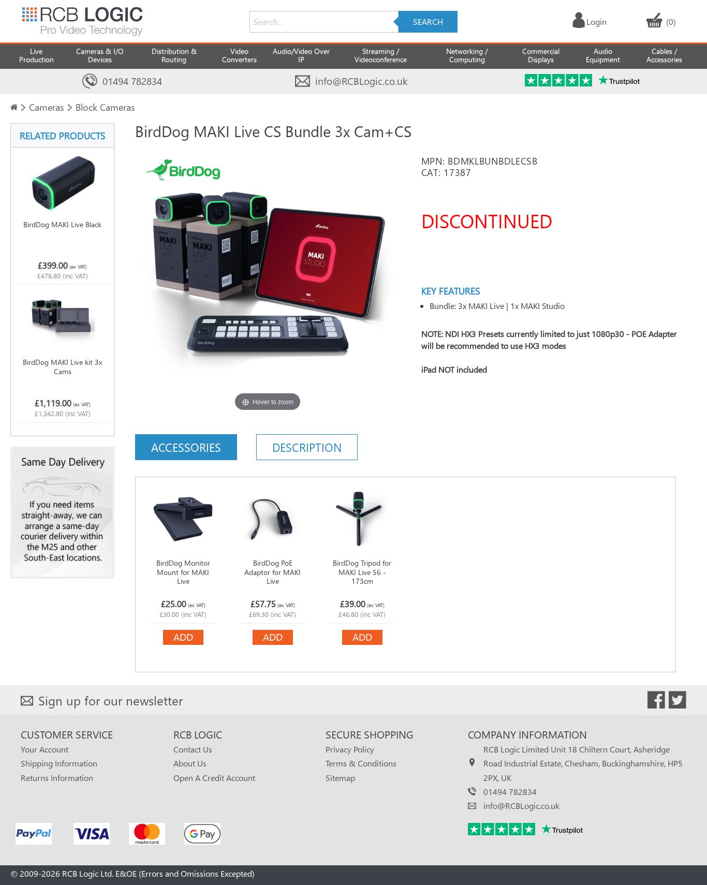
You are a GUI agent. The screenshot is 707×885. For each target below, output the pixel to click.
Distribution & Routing (174, 55)
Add (183, 636)
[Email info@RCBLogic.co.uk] (302, 81)
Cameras (46, 106)
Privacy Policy (350, 749)
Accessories (186, 447)
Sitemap (340, 777)
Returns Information (57, 777)
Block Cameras (105, 106)
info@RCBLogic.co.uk (361, 81)
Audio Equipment (603, 55)
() (671, 21)
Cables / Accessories (664, 55)
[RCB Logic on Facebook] (656, 702)
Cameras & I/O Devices (100, 55)
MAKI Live (486, 305)
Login (596, 21)
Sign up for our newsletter (110, 700)
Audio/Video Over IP (301, 55)
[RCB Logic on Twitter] (677, 702)
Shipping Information (59, 763)
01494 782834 (132, 81)
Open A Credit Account (214, 777)
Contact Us (192, 749)
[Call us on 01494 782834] (89, 81)
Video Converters (239, 55)
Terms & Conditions (361, 763)
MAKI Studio (543, 305)
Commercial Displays (540, 55)
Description (307, 447)
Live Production (36, 55)
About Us (190, 763)
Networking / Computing (467, 55)
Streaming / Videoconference (381, 55)
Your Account (44, 749)
